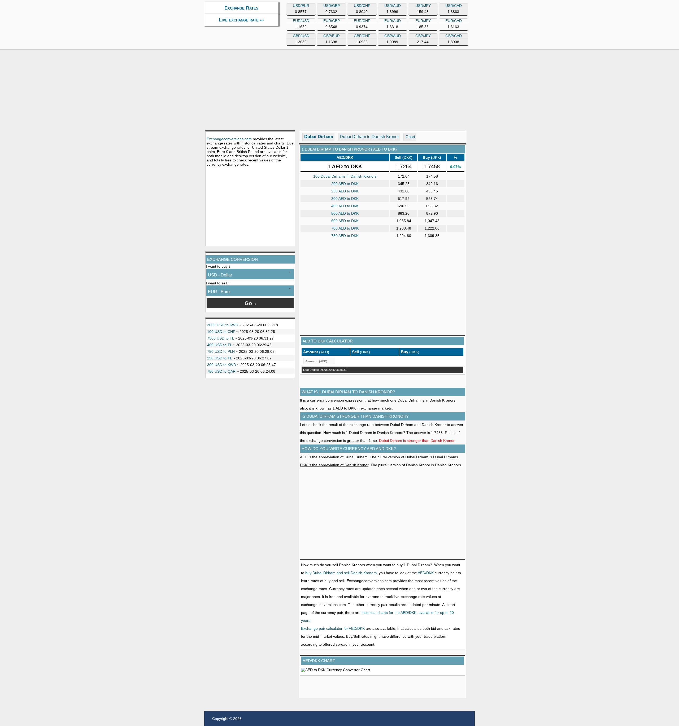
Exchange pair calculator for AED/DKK (333, 628)
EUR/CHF (362, 21)
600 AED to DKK (345, 221)
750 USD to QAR (221, 371)
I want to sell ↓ (218, 283)
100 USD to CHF (221, 331)
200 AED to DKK (345, 184)
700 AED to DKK (345, 228)
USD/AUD (392, 5)
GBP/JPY (423, 36)
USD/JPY (423, 5)
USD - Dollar (220, 275)
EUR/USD (301, 21)
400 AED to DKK (345, 206)
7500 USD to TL (220, 338)
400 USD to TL (219, 345)
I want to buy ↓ (218, 266)
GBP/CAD (453, 36)
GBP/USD (301, 36)
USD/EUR (301, 5)
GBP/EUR (331, 36)
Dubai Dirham (318, 136)
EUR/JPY (423, 21)
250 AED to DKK (345, 191)
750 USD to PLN (221, 351)
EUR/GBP (331, 21)
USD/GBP (331, 5)
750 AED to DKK (345, 236)
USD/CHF (362, 5)
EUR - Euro (219, 291)
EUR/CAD (453, 21)
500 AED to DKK (345, 213)
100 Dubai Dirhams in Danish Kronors (345, 176)
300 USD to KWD (221, 365)
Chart (410, 136)
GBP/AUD (392, 36)
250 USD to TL (219, 358)
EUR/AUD (392, 21)
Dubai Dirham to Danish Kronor (369, 136)
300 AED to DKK (345, 198)
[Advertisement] (339, 90)
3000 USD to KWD (222, 325)
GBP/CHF (362, 36)
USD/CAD (453, 5)
